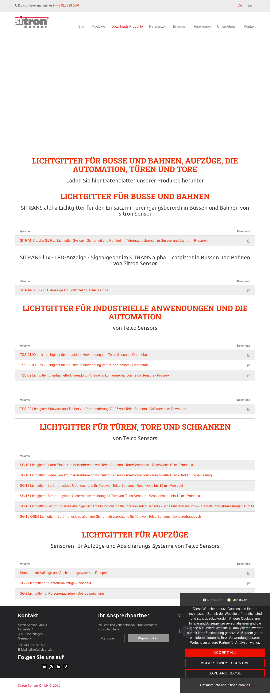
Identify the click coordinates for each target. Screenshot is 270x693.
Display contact (148, 638)
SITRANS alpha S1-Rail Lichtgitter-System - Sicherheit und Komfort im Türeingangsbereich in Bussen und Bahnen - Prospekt (113, 240)
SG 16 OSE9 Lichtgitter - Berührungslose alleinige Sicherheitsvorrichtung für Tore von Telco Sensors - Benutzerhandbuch (110, 516)
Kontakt (249, 26)
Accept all (224, 652)
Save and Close (225, 673)
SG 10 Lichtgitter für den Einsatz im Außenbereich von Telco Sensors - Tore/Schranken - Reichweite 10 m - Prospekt (106, 465)
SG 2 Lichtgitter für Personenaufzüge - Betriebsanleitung (62, 593)
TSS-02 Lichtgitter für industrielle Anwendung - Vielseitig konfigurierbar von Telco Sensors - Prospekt (95, 375)
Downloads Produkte (127, 26)
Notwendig (215, 600)
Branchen (180, 26)
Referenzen (158, 26)
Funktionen (202, 26)
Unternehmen (227, 26)
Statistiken (239, 600)
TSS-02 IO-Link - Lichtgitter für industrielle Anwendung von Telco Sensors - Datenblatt (84, 365)
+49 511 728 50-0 (67, 5)
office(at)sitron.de (40, 649)
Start (81, 26)
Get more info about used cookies (225, 685)
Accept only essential (225, 663)
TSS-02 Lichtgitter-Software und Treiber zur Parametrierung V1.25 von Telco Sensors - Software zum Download (103, 409)
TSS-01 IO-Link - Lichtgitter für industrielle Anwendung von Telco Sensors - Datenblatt (84, 355)
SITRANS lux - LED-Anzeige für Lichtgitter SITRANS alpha (64, 290)
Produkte (98, 26)
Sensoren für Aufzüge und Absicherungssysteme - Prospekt (64, 573)
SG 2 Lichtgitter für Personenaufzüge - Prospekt (55, 583)
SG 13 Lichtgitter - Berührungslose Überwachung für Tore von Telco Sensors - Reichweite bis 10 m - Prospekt (101, 485)
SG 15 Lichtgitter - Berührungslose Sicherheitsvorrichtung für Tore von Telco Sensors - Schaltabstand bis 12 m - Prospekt (110, 496)
